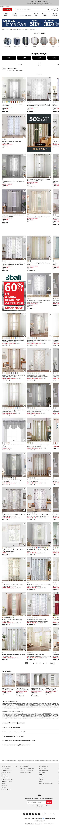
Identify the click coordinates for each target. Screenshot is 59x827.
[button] (39, 133)
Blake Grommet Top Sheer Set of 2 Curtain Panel (13, 181)
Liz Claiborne (12, 705)
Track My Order (6, 768)
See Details (39, 806)
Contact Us (4, 775)
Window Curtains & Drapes (15, 760)
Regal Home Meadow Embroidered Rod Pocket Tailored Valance (12, 550)
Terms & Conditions (29, 823)
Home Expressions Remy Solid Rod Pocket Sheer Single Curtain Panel (13, 340)
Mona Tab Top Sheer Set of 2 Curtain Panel (38, 217)
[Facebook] (30, 814)
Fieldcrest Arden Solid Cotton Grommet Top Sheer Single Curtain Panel (13, 375)
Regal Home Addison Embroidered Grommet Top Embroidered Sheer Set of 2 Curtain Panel (13, 263)
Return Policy (5, 777)
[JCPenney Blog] (39, 814)
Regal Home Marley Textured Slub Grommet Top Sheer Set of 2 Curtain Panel (38, 180)
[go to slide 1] (36, 4)
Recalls (3, 783)
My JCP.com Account (7, 770)
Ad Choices (37, 823)
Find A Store (42, 768)
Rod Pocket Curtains (47, 760)
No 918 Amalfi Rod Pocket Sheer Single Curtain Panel (12, 620)
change (20, 70)
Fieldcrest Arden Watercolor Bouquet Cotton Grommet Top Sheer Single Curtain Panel (39, 515)
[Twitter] (24, 814)
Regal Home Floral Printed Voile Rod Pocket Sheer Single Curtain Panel (13, 515)
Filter (20, 64)
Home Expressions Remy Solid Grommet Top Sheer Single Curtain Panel (13, 410)
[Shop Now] (39, 133)
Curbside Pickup (43, 770)
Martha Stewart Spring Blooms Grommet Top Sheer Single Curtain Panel (39, 585)
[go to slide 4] (40, 4)
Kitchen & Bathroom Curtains (36, 760)
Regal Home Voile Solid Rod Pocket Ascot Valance (13, 445)
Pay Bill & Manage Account (27, 768)
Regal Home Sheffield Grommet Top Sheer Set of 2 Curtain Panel (13, 215)
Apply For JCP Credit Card (26, 770)
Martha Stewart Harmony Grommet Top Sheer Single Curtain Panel (37, 445)
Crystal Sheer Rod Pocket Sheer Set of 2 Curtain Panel (12, 104)
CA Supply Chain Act (50, 818)
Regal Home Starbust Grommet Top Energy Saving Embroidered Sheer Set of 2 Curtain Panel (38, 104)
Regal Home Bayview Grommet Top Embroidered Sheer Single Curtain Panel (37, 620)
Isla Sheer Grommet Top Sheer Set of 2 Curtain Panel (12, 142)
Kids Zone (41, 781)
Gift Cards (4, 785)
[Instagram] (27, 814)
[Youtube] (36, 814)
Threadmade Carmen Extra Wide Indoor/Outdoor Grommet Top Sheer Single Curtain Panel (38, 655)
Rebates (4, 787)
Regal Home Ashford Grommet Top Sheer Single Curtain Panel (38, 480)
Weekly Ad (42, 772)
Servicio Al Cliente (6, 790)
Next (51, 663)
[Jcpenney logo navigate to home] (7, 9)
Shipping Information (7, 779)
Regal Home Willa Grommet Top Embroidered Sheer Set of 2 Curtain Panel (39, 301)
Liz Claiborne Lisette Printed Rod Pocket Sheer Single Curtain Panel (12, 585)
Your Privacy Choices (37, 818)
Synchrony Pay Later (7, 781)
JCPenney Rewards (6, 772)
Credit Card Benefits (25, 772)
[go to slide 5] (41, 4)
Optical (41, 779)
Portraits (41, 777)
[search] (48, 9)
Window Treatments (25, 760)
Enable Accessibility (5, 6)
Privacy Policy (27, 818)
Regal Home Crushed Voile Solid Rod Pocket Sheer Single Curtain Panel (38, 410)
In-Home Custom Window (45, 783)
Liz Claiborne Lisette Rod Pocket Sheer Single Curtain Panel (39, 340)
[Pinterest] (33, 814)
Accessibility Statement (39, 820)
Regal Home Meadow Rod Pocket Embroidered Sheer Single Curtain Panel (37, 375)
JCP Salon (41, 775)
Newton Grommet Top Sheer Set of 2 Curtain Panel (39, 263)
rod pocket (54, 707)
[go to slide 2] (37, 4)
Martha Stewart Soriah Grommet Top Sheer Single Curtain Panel (13, 655)
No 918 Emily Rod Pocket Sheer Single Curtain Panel (12, 480)
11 (24, 101)
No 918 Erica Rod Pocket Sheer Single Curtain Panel (39, 550)
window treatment (47, 713)
